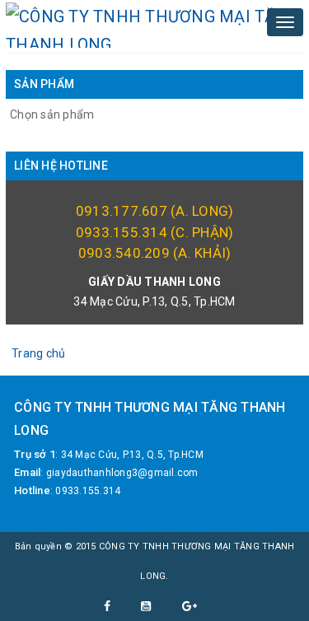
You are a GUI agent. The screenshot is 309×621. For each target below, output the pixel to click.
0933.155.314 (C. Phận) (155, 232)
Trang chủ (38, 353)
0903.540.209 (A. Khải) (155, 253)
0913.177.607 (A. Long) (155, 211)
